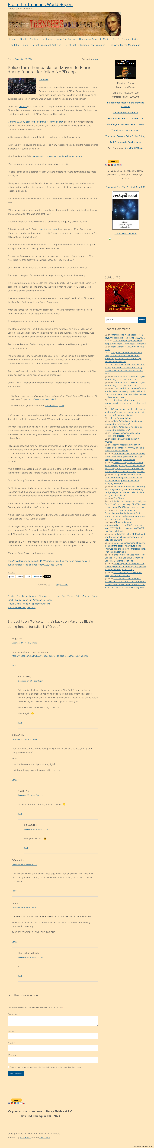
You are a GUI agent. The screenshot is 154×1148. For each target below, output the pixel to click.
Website (12, 1055)
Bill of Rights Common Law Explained (85, 45)
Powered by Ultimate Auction (142, 1147)
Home (12, 39)
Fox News (43, 79)
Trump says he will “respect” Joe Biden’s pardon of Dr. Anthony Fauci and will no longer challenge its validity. (125, 566)
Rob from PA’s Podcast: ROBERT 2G (125, 118)
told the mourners (48, 229)
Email (11, 1043)
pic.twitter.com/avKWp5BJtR (42, 399)
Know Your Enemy (65, 39)
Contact (34, 39)
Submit (142, 320)
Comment (14, 1014)
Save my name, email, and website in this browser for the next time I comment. (46, 1067)
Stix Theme (44, 1137)
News (95, 59)
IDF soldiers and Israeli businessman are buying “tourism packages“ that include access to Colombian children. (125, 412)
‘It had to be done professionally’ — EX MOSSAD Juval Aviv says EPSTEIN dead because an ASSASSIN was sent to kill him (125, 504)
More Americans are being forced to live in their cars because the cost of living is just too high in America (125, 456)
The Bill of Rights (18, 45)
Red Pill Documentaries (125, 39)
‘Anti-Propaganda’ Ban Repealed (125, 142)
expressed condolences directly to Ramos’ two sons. (58, 156)
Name (11, 1031)
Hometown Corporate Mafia (94, 39)
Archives (47, 39)
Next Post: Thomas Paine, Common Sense (77, 596)
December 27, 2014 (23, 59)
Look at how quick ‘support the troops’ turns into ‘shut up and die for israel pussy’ (125, 403)
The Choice (118, 498)
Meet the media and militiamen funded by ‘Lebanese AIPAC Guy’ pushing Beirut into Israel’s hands (124, 448)
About (23, 39)
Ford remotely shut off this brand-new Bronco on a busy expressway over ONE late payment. (125, 537)
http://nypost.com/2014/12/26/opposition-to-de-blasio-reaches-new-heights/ (50, 656)
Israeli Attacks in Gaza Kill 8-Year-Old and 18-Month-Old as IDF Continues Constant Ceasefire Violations (125, 558)
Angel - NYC (62, 584)
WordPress (25, 1137)
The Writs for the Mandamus (124, 45)
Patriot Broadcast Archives (46, 45)
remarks (23, 106)
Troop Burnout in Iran (121, 418)
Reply (14, 665)
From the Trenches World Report (40, 4)
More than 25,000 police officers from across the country (36, 121)
